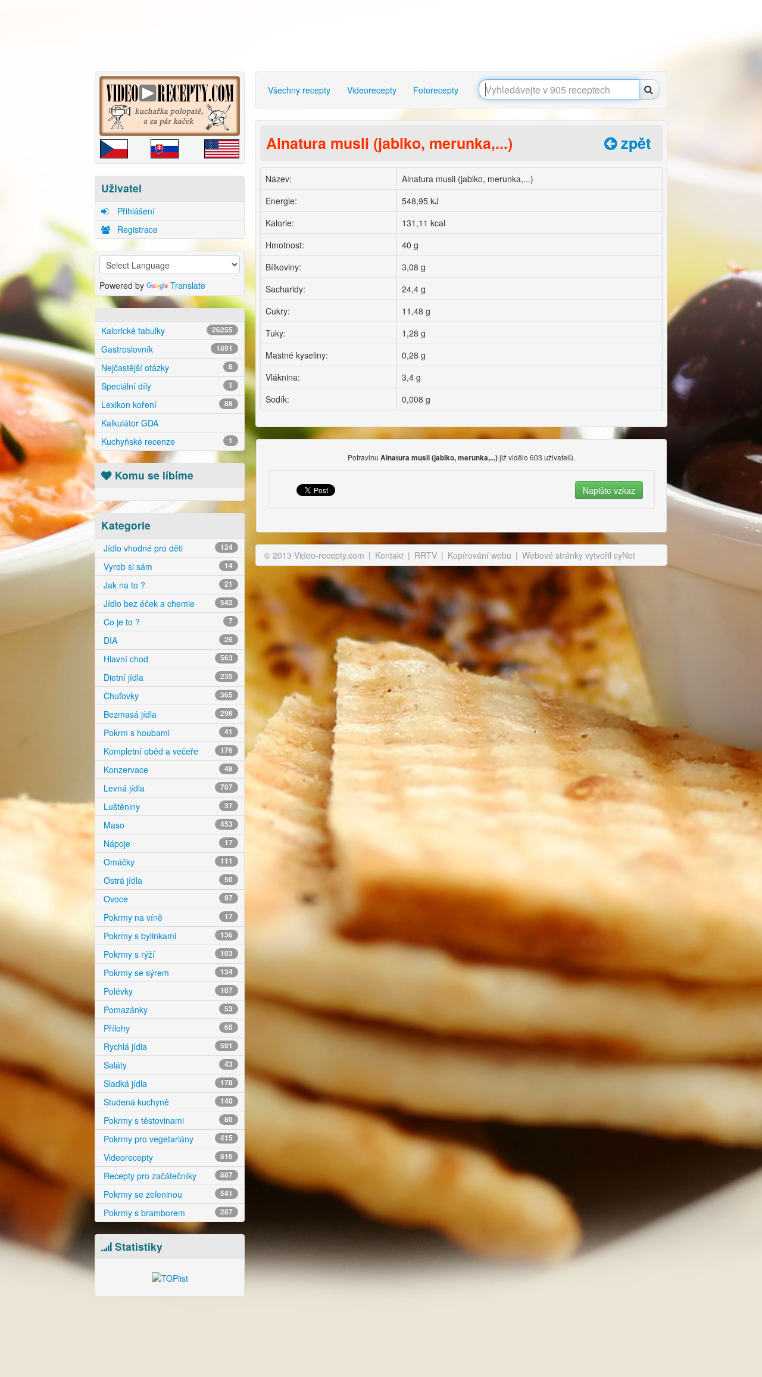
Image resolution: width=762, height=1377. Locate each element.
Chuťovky (167, 696)
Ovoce (167, 899)
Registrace (136, 229)
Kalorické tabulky (167, 331)
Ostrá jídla (167, 880)
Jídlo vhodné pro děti (167, 548)
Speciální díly (167, 386)
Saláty (167, 1065)
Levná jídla (167, 788)
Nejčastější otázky (167, 367)
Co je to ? (167, 622)
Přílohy (167, 1028)
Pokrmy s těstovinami (167, 1120)
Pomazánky (167, 1009)
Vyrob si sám (167, 566)
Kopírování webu (479, 555)
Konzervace (167, 769)
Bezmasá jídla (167, 714)
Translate (187, 285)
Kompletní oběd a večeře (167, 751)
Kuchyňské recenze (167, 441)
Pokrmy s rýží (167, 954)
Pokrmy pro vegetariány (167, 1139)
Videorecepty (167, 1157)
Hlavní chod (167, 659)
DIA (167, 640)
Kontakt (389, 555)
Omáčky (167, 862)
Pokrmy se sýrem (167, 973)
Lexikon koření (167, 404)
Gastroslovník (167, 349)
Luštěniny (167, 806)
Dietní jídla (167, 677)
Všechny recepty (299, 90)
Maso (167, 825)
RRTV (425, 555)
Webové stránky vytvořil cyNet (578, 555)
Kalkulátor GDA (129, 423)
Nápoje (167, 843)
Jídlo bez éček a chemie (167, 603)
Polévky (167, 991)
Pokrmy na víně (167, 917)
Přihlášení (135, 211)
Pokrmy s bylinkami (167, 936)
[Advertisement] (384, 36)
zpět (634, 143)
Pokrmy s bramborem (167, 1213)
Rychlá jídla (167, 1046)
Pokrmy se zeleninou (167, 1194)
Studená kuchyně (167, 1102)
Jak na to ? (167, 585)
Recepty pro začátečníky (167, 1176)
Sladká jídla (167, 1083)
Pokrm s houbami (167, 733)
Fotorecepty (435, 90)
